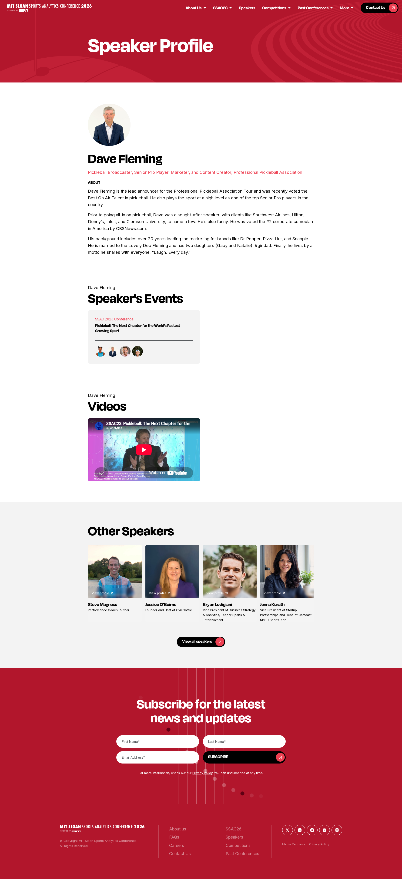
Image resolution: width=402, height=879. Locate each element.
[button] (49, 7)
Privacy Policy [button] (202, 773)
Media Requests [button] (293, 844)
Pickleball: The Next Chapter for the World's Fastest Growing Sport (137, 328)
